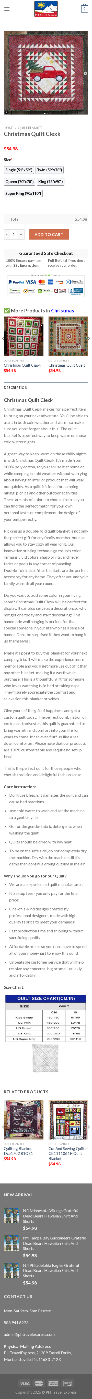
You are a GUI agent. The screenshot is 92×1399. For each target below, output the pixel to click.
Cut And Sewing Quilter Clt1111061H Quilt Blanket (68, 1153)
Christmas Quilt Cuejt (67, 365)
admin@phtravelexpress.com (29, 1334)
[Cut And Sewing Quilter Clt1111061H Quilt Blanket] (68, 1119)
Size (8, 159)
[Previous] (3, 349)
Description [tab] (15, 388)
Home (9, 128)
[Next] (88, 349)
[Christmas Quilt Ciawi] (23, 336)
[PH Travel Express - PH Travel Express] (46, 9)
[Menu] (7, 9)
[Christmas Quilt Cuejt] (68, 336)
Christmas (62, 310)
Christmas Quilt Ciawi (22, 365)
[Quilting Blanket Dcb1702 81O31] (23, 1119)
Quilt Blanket (30, 128)
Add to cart (48, 234)
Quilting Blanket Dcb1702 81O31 (18, 1151)
